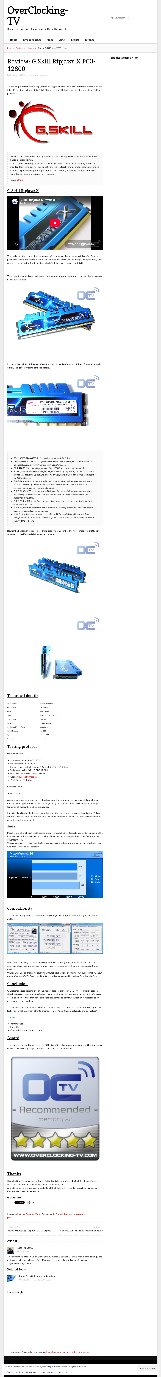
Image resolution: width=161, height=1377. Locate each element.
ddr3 (55, 1214)
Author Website (23, 1251)
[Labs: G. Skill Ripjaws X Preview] (11, 1279)
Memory (30, 48)
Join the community (123, 57)
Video (49, 39)
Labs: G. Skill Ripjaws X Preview (37, 1276)
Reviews (19, 48)
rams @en (78, 1214)
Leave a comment (41, 75)
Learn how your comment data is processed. (67, 1352)
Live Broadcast (32, 39)
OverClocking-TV (37, 15)
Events (75, 39)
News (62, 39)
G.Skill (20, 180)
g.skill (60, 1214)
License (89, 39)
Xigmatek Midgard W (27, 776)
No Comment (48, 1280)
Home (13, 39)
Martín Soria (29, 75)
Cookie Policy (61, 1372)
